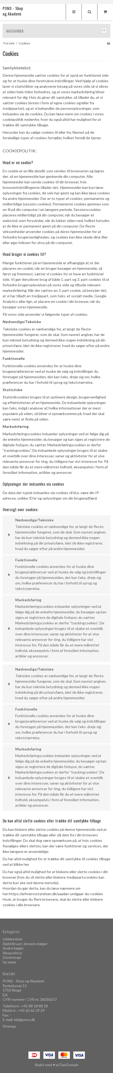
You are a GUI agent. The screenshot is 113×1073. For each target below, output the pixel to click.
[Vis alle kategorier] (104, 31)
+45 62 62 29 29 (31, 1010)
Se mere (9, 962)
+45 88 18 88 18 (34, 1006)
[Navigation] (73, 12)
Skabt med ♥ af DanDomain (57, 1064)
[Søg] (89, 12)
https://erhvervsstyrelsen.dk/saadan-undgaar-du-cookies (56, 893)
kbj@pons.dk (24, 1019)
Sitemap (9, 1026)
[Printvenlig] (108, 43)
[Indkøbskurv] (105, 12)
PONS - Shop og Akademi (13, 11)
